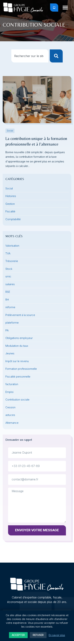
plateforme (12, 322)
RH (7, 299)
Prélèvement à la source (20, 315)
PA (7, 330)
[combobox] (29, 55)
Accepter (18, 634)
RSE (7, 292)
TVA (7, 253)
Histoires (10, 196)
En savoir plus (57, 635)
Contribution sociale (17, 399)
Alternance (11, 422)
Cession (10, 407)
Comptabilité (13, 219)
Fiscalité (10, 211)
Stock (8, 269)
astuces (10, 415)
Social (10, 130)
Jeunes (9, 353)
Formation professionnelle (21, 368)
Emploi (9, 392)
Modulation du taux (16, 345)
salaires (10, 284)
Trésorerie (11, 261)
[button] (65, 7)
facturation (11, 384)
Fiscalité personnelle (17, 376)
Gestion (10, 204)
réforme (10, 307)
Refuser (38, 634)
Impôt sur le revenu (17, 361)
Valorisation (12, 245)
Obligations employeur (19, 338)
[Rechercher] (56, 55)
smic (8, 276)
